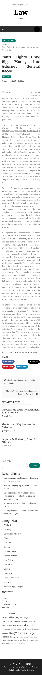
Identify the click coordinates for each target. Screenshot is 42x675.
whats (23, 643)
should (32, 640)
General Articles (10, 555)
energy (14, 629)
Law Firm (8, 564)
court (14, 352)
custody (5, 625)
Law (21, 12)
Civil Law (7, 542)
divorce (28, 625)
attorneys (24, 618)
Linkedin (22, 366)
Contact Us (6, 601)
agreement (19, 614)
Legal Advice (9, 573)
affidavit (12, 614)
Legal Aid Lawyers (11, 577)
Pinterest (9, 366)
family (24, 629)
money (30, 352)
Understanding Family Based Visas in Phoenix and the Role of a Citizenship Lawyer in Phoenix (19, 495)
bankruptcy (7, 621)
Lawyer (7, 569)
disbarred (20, 626)
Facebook (8, 361)
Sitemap (5, 607)
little (11, 637)
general (24, 352)
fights (19, 352)
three (8, 643)
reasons (10, 640)
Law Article (8, 560)
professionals (24, 637)
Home (4, 598)
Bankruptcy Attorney (12, 533)
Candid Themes (27, 670)
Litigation (8, 582)
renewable (16, 640)
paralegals (16, 637)
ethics (19, 629)
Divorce (7, 547)
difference (12, 626)
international (5, 633)
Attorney (7, 529)
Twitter (34, 361)
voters (12, 643)
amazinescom (29, 614)
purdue (4, 640)
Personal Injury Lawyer (13, 586)
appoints (37, 614)
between (17, 621)
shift (28, 640)
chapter (25, 621)
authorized (32, 618)
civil (30, 621)
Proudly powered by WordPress (17, 667)
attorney (9, 352)
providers (33, 637)
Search (6, 461)
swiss (36, 640)
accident (5, 614)
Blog (6, 538)
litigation (5, 636)
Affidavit (7, 525)
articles (5, 618)
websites (17, 643)
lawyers (23, 633)
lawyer (13, 633)
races (35, 352)
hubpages (36, 629)
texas (3, 643)
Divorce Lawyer (10, 551)
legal (32, 633)
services (23, 640)
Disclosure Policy (9, 604)
